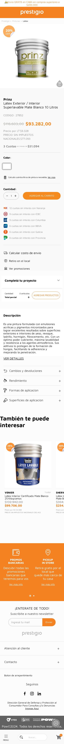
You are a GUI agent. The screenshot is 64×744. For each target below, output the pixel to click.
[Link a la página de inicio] (6, 21)
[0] (58, 737)
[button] (7, 166)
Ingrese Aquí (32, 708)
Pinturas (16, 21)
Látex (25, 21)
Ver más (51, 177)
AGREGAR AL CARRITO (46, 295)
